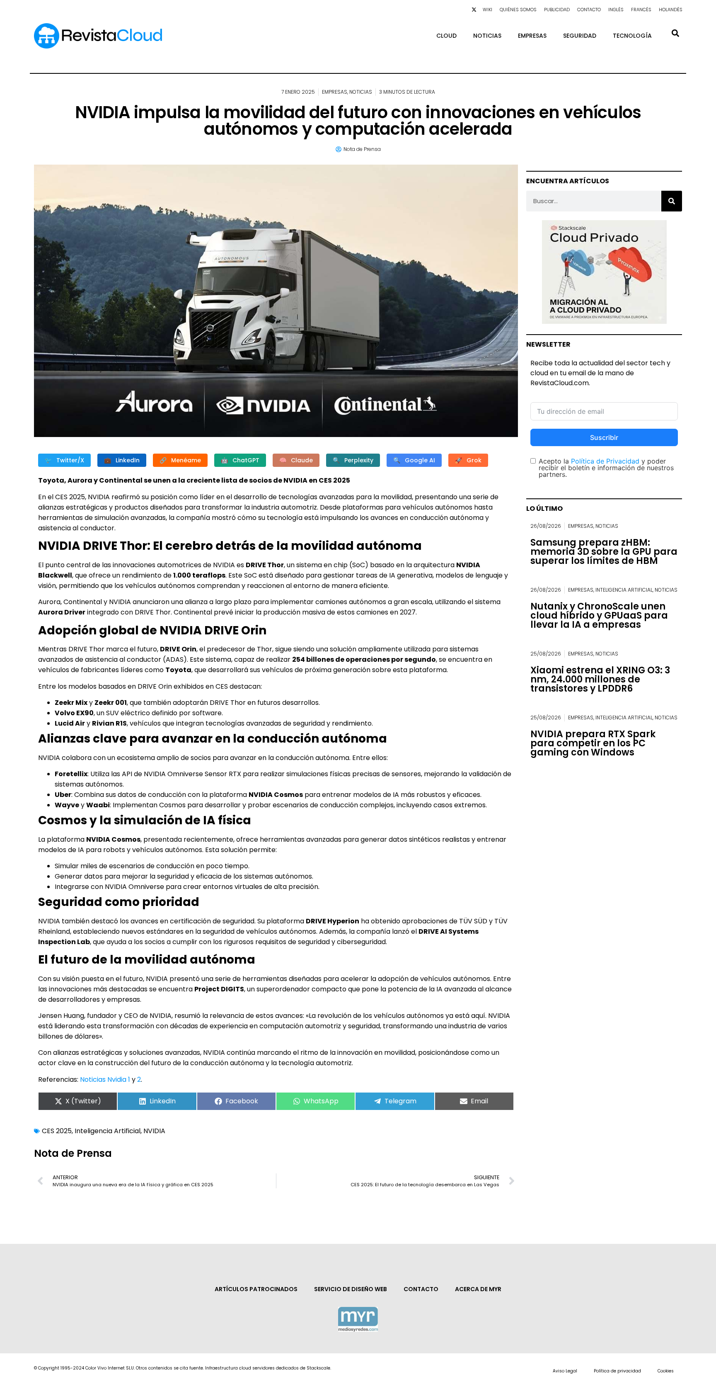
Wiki (487, 9)
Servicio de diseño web (350, 1289)
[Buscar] (671, 201)
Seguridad (579, 36)
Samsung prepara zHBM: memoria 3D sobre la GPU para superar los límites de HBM (603, 551)
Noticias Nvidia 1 (104, 1079)
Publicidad (557, 9)
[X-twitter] (474, 10)
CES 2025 (57, 1131)
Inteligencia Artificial (107, 1131)
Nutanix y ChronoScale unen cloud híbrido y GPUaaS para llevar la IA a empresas (599, 615)
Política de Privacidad (605, 461)
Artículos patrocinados (256, 1289)
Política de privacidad (617, 1371)
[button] (675, 33)
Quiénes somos (518, 9)
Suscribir (604, 437)
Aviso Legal (565, 1371)
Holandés (670, 9)
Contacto (589, 9)
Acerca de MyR (478, 1289)
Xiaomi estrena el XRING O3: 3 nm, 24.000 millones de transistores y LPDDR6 (600, 679)
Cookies (666, 1371)
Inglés (616, 9)
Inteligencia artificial (624, 589)
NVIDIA (154, 1131)
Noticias (487, 36)
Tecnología (632, 36)
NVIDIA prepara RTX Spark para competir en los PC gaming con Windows (593, 743)
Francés (641, 9)
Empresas (532, 36)
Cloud (446, 36)
